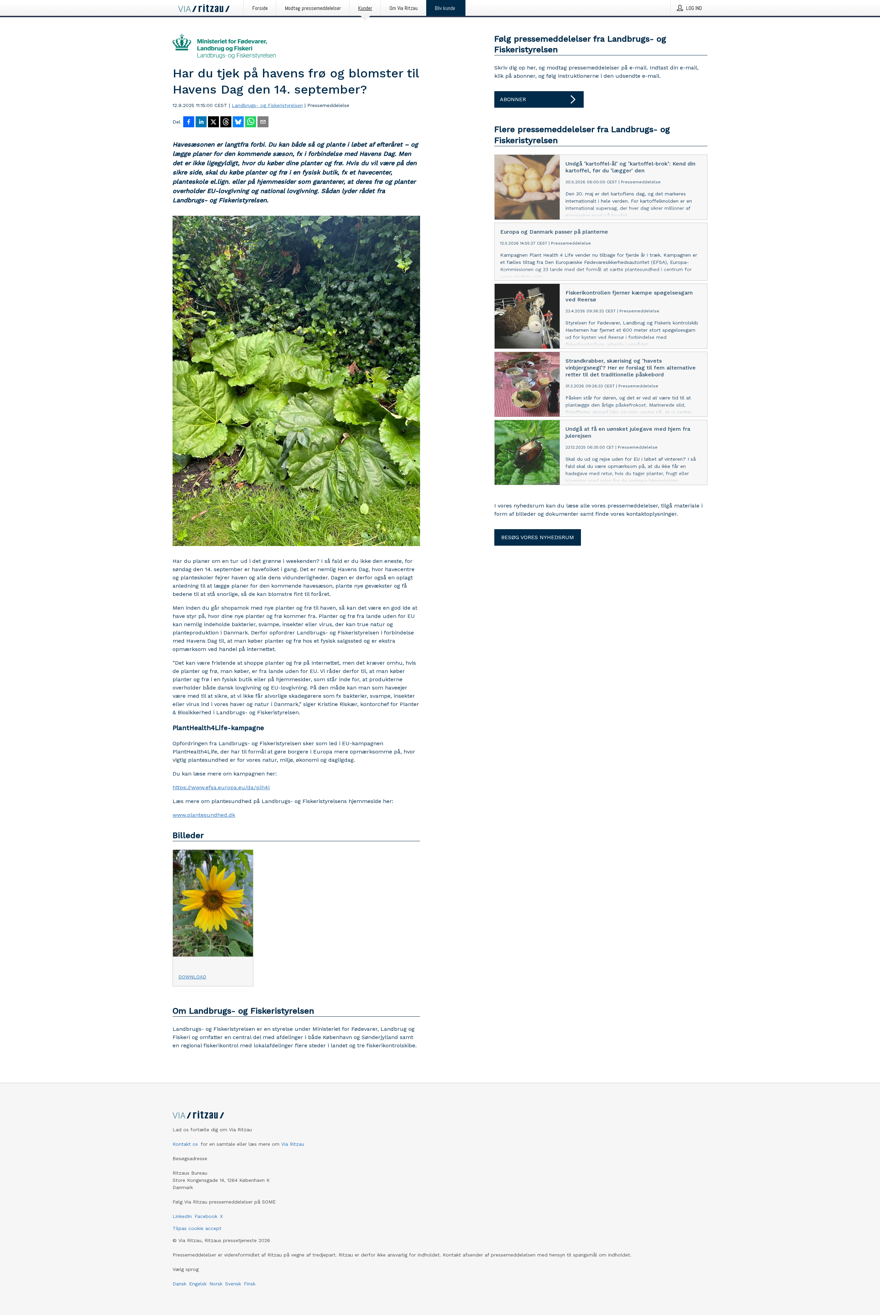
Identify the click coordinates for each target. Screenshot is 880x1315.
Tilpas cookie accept (197, 1228)
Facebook (206, 1216)
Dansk (179, 1283)
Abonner (513, 99)
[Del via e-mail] (262, 122)
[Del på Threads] (225, 122)
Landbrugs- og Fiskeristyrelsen (267, 105)
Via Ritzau (292, 1144)
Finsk (249, 1283)
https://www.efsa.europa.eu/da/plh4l (221, 787)
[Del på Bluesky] (238, 122)
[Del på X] (213, 122)
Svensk (233, 1283)
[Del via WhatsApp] (250, 122)
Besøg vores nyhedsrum (537, 537)
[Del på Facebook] (188, 122)
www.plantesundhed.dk (204, 815)
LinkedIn (182, 1216)
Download (192, 977)
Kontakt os (185, 1144)
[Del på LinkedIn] (201, 122)
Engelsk (198, 1283)
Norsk (215, 1283)
